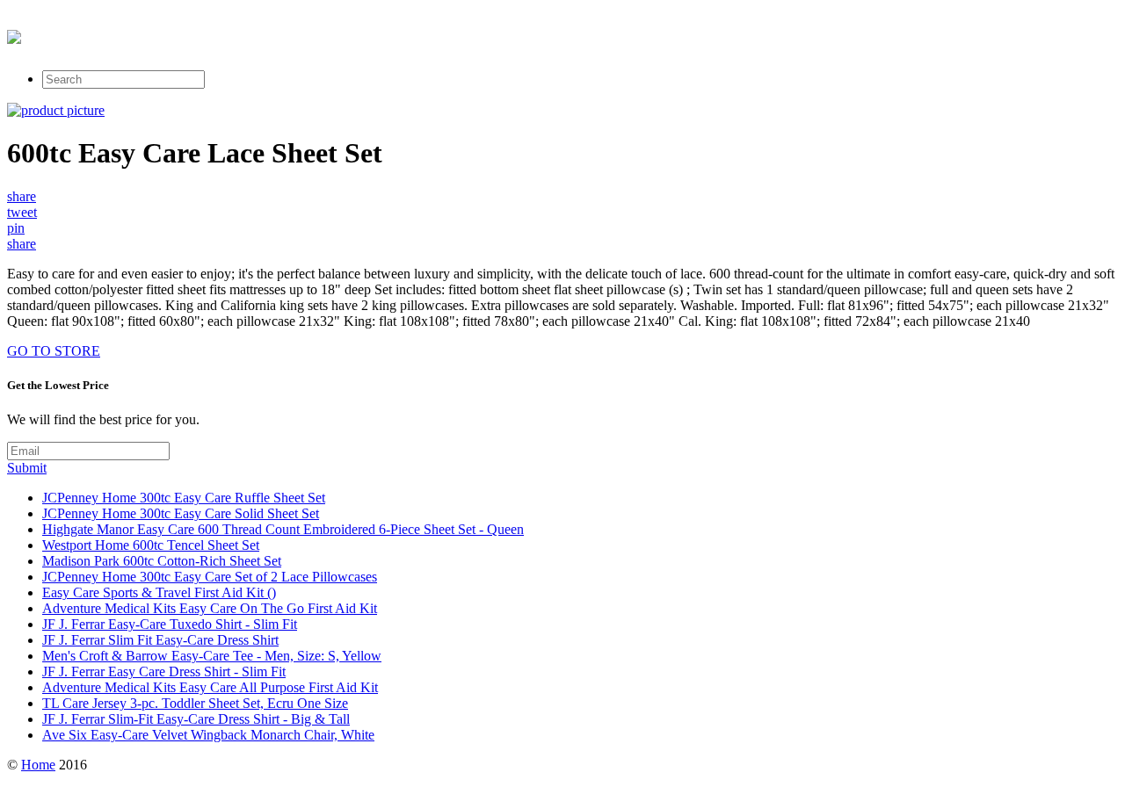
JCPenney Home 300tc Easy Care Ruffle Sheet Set (183, 497)
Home (38, 764)
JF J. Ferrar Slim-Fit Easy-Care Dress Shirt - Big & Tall (196, 718)
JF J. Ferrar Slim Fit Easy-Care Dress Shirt (160, 639)
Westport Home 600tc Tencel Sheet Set (150, 545)
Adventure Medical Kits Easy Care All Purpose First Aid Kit (210, 687)
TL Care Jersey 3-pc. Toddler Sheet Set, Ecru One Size (195, 703)
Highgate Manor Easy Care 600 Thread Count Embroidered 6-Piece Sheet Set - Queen (283, 529)
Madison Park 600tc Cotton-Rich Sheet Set (161, 560)
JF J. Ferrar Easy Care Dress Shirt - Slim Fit (164, 671)
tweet (22, 212)
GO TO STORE (53, 350)
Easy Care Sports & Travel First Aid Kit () (159, 592)
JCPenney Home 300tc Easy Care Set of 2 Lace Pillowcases (209, 576)
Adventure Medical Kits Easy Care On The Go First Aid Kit (209, 608)
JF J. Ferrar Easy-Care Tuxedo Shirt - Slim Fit (169, 624)
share (21, 196)
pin (16, 227)
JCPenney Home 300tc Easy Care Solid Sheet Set (180, 513)
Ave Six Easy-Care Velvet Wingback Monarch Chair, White (208, 734)
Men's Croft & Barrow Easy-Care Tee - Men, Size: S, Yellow (211, 655)
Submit (27, 467)
